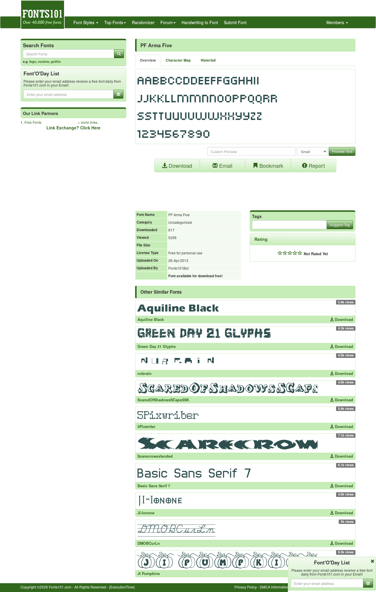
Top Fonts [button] (113, 22)
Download (179, 165)
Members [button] (335, 22)
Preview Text (342, 151)
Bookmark (270, 165)
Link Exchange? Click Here (73, 128)
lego (32, 61)
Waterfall (208, 60)
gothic (56, 61)
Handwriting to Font (200, 22)
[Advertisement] (245, 188)
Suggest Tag (340, 224)
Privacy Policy (245, 586)
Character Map (178, 60)
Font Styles (84, 22)
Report (316, 165)
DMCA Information (274, 586)
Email (225, 165)
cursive (43, 61)
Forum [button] (166, 22)
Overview (148, 60)
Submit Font (235, 22)
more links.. (90, 122)
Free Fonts (32, 122)
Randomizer (143, 22)
